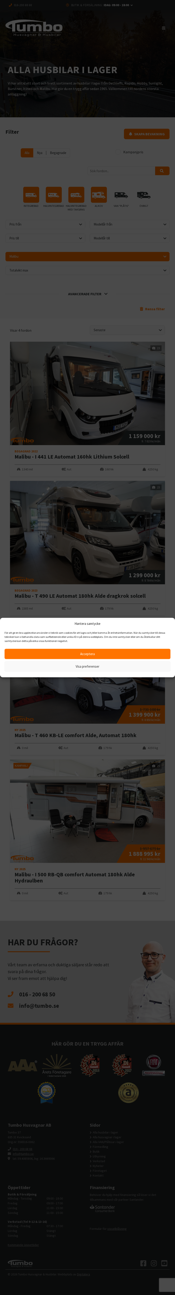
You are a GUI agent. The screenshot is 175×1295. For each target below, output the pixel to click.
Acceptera (87, 654)
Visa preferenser (87, 666)
